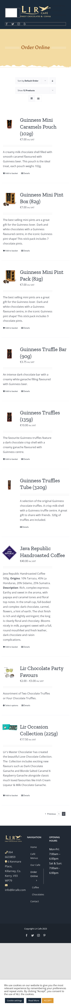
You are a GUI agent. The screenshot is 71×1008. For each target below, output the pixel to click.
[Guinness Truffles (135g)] (9, 417)
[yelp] (24, 24)
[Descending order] (52, 80)
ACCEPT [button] (48, 1000)
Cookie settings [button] (14, 1000)
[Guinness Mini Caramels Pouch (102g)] (9, 124)
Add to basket (11, 173)
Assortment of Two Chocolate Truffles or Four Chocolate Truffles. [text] (26, 696)
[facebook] (6, 24)
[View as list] (38, 98)
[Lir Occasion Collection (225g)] (9, 726)
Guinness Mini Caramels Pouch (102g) (38, 127)
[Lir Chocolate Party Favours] (9, 672)
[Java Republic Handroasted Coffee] (9, 552)
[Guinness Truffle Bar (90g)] (9, 353)
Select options (11, 705)
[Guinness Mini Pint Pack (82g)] (9, 276)
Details (26, 173)
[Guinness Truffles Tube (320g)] (9, 485)
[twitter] (12, 24)
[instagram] (18, 24)
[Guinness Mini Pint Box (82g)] (9, 199)
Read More (33, 1000)
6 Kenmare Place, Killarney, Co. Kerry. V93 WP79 (13, 871)
